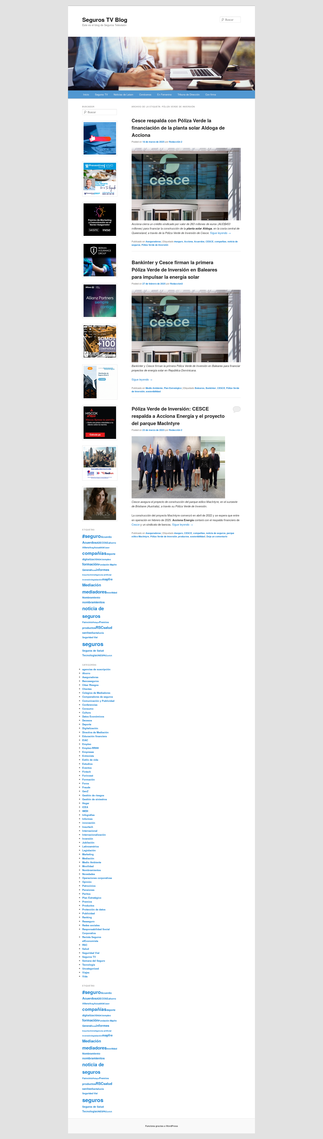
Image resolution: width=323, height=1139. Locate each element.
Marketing (88, 854)
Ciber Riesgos (90, 685)
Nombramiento (91, 597)
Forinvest (87, 775)
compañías (220, 241)
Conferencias (89, 704)
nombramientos (93, 602)
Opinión (87, 882)
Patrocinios (89, 885)
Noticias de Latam (123, 94)
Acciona (188, 241)
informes (102, 569)
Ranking (87, 917)
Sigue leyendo (220, 233)
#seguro (178, 241)
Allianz (85, 547)
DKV (101, 559)
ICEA (85, 807)
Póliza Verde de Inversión (154, 244)
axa (101, 547)
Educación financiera (94, 736)
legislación (96, 579)
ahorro (112, 542)
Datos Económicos (93, 716)
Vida (84, 976)
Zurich (109, 655)
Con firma (210, 94)
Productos (88, 905)
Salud (85, 949)
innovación (88, 822)
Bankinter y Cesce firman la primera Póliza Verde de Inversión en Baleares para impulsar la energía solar (174, 269)
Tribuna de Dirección (189, 94)
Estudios (87, 764)
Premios (104, 622)
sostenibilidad (153, 391)
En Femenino (164, 94)
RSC (99, 627)
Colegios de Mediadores (96, 693)
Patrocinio (87, 622)
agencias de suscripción (96, 669)
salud (107, 627)
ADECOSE (102, 542)
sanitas (87, 632)
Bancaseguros (90, 681)
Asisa (96, 547)
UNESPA (101, 655)
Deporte (86, 724)
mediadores (94, 591)
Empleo (86, 744)
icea (94, 570)
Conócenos (145, 94)
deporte (111, 554)
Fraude (86, 787)
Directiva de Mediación (95, 732)
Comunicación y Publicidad (98, 701)
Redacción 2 (175, 141)
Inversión (87, 838)
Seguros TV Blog (104, 19)
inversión (86, 579)
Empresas (88, 752)
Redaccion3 (176, 283)
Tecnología (89, 655)
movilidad (112, 592)
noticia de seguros (216, 533)
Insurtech (87, 574)
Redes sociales (91, 925)
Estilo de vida (90, 759)
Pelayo (96, 622)
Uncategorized (90, 968)
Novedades (88, 874)
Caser (107, 547)
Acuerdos (199, 241)
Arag (91, 547)
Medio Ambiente (154, 388)
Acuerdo (106, 537)
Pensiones (88, 890)
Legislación (89, 850)
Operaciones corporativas (97, 878)
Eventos (87, 767)
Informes (87, 819)
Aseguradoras (153, 241)
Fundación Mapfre (108, 564)
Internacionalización (94, 834)
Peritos (86, 894)
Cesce (136, 524)
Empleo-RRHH (90, 748)
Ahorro (86, 673)
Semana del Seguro (93, 960)
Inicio (86, 94)
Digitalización (90, 728)
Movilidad (88, 866)
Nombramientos (91, 870)
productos (183, 536)
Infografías (88, 815)
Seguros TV (101, 94)
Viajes (85, 972)
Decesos (87, 720)
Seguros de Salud (93, 650)
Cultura (86, 712)
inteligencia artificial (101, 574)
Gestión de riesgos (93, 795)
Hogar (85, 803)
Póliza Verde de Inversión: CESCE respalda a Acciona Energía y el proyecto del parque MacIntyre (178, 416)
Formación (88, 779)
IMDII (85, 811)
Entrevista (88, 756)
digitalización (90, 559)
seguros (92, 644)
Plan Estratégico (173, 388)
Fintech (86, 771)
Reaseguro (88, 921)
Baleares (199, 388)
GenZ (85, 791)
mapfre (107, 579)
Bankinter (211, 388)
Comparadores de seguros (97, 696)
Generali (87, 570)
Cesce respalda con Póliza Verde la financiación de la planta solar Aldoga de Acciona (178, 127)
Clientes (87, 689)
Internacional (89, 830)
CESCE (209, 241)
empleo (107, 559)
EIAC (85, 740)
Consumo (87, 708)
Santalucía (98, 632)
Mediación (91, 584)
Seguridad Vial (90, 637)
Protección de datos (93, 909)
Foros (85, 783)
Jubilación (88, 842)
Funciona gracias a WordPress (161, 1126)
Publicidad (88, 913)
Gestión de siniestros (94, 799)
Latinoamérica (90, 846)
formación (90, 564)
